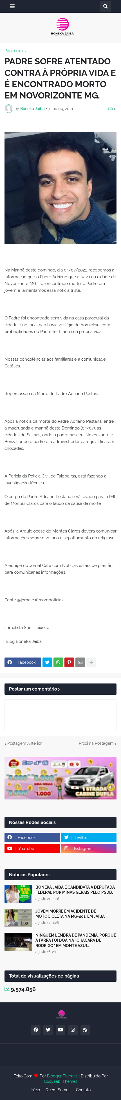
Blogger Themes (62, 1076)
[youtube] (60, 1030)
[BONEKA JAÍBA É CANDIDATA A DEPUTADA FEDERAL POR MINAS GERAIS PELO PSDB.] (18, 894)
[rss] (85, 1030)
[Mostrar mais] (91, 662)
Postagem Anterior (24, 743)
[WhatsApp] (58, 662)
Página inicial (17, 51)
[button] (12, 6)
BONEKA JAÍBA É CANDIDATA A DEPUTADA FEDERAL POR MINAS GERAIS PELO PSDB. (75, 890)
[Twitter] (47, 662)
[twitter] (48, 1030)
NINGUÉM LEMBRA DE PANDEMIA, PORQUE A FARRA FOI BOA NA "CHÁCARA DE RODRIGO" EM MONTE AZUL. (75, 940)
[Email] (80, 662)
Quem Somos (58, 1090)
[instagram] (73, 1030)
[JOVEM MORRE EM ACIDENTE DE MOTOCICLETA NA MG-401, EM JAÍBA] (18, 918)
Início (35, 1090)
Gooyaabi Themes (60, 1081)
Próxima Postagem (96, 743)
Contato (83, 1090)
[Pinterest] (69, 662)
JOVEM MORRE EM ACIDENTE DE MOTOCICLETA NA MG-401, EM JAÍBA (70, 914)
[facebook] (36, 1030)
